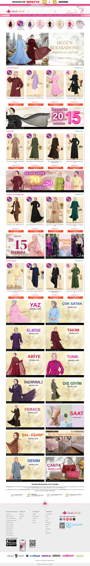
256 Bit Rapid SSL (18, 495)
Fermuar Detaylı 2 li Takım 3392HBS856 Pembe (15, 292)
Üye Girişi (34, 522)
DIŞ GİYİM (34, 15)
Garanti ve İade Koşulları (11, 518)
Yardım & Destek (9, 535)
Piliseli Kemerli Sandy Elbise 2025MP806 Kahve (15, 225)
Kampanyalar (48, 533)
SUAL (47, 526)
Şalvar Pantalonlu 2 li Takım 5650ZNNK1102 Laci (54, 292)
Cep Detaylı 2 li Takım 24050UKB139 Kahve (54, 224)
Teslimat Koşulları (9, 522)
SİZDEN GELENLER (85, 15)
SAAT (56, 15)
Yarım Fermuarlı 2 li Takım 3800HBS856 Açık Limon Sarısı (35, 292)
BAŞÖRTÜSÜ (61, 15)
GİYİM (24, 15)
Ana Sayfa (21, 514)
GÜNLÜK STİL (41, 15)
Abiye (47, 520)
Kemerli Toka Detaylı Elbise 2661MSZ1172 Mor (35, 225)
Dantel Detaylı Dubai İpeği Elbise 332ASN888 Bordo (74, 99)
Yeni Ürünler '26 (49, 514)
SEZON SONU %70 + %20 (16, 15)
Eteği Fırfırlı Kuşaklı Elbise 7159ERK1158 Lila (55, 98)
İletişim (20, 518)
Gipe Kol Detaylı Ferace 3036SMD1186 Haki (35, 161)
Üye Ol (33, 520)
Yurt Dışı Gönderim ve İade (11, 520)
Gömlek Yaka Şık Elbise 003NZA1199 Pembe (15, 98)
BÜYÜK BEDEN (49, 15)
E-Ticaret (41, 564)
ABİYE (29, 15)
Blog (46, 531)
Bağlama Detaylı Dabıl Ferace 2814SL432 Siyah (75, 162)
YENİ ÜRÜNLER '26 (5, 15)
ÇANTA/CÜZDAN (69, 15)
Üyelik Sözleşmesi (9, 526)
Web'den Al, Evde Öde (37, 495)
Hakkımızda (21, 516)
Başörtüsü (48, 524)
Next (84, 24)
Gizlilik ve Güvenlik (10, 524)
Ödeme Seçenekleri (10, 516)
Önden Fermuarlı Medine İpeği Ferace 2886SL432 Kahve (55, 162)
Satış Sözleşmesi (9, 528)
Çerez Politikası (9, 531)
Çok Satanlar (48, 528)
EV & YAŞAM (77, 15)
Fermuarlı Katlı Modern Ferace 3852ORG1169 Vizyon (15, 162)
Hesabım (34, 514)
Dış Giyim (47, 518)
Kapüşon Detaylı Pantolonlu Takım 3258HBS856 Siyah (74, 292)
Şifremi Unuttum (35, 516)
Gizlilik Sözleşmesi (9, 533)
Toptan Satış (8, 514)
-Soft (38, 564)
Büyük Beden (48, 522)
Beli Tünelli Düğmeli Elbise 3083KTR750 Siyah (75, 224)
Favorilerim (34, 518)
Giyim (47, 516)
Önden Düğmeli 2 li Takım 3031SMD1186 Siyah (35, 99)
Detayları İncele (56, 495)
